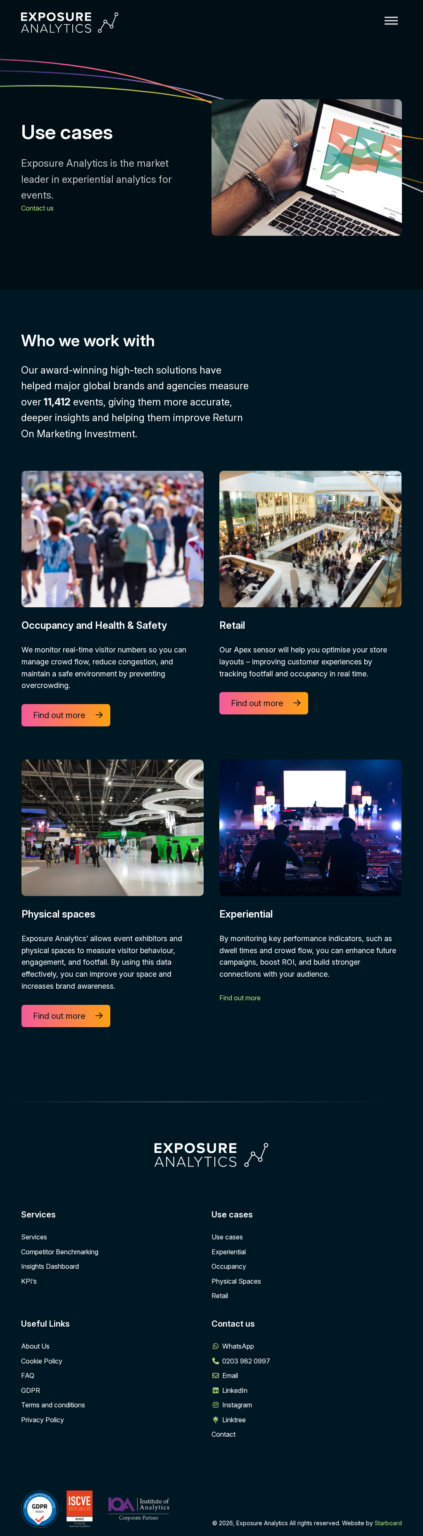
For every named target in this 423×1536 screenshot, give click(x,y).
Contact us (37, 208)
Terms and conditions (53, 1405)
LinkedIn (234, 1390)
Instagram (237, 1405)
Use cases (227, 1237)
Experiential (229, 1252)
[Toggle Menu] (391, 20)
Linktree (234, 1420)
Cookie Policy (41, 1361)
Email (230, 1375)
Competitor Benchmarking (59, 1252)
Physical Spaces (236, 1281)
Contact (223, 1434)
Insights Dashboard (50, 1266)
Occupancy (229, 1266)
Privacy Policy (42, 1420)
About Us (35, 1346)
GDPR (30, 1390)
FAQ (27, 1375)
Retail (220, 1296)
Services (34, 1237)
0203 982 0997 (246, 1361)
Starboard (388, 1522)
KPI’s (29, 1281)
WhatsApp (238, 1346)
